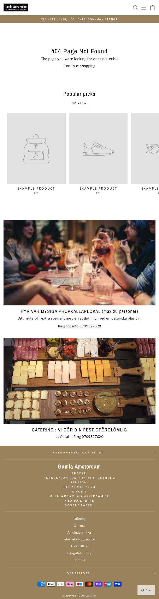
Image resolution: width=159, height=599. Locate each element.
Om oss (79, 525)
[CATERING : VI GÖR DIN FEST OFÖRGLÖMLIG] (79, 381)
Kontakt (79, 560)
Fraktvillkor (79, 546)
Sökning (79, 519)
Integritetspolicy (79, 553)
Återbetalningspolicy (79, 539)
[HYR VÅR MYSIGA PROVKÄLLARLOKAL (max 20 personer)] (79, 262)
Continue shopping (79, 65)
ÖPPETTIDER (78, 573)
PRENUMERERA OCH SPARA (78, 452)
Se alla (79, 103)
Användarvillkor (79, 532)
